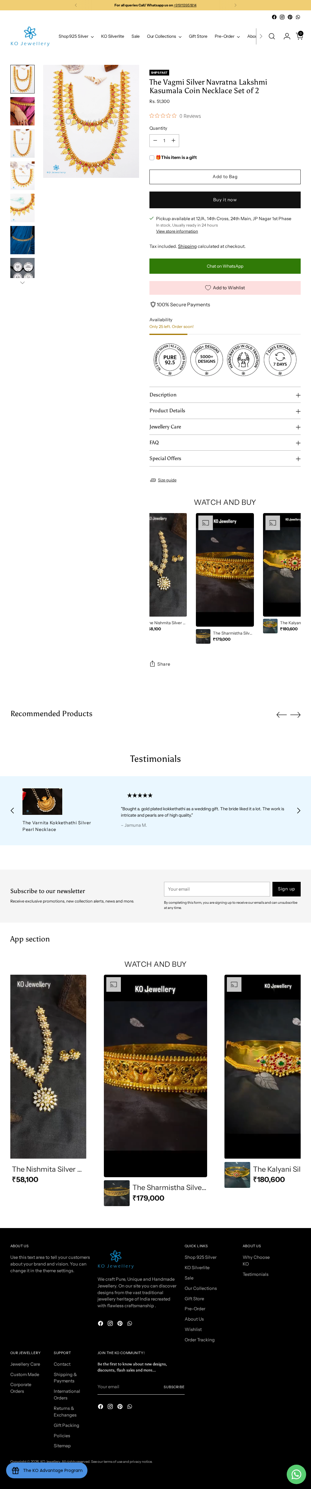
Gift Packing (66, 1425)
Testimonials (255, 1274)
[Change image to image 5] (22, 208)
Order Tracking (200, 1340)
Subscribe (174, 1387)
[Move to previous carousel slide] (281, 715)
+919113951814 (185, 5)
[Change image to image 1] (22, 79)
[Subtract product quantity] (155, 141)
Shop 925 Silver (201, 1257)
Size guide (167, 479)
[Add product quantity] (173, 141)
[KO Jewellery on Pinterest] (290, 17)
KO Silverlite (197, 1267)
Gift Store (194, 1298)
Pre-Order (195, 1308)
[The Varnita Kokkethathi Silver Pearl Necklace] (62, 801)
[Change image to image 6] (22, 240)
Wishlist (193, 1329)
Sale (189, 1278)
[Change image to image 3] (22, 143)
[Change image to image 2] (22, 111)
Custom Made (24, 1374)
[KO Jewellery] (30, 36)
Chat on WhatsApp (225, 266)
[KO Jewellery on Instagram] (282, 17)
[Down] (22, 282)
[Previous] (76, 5)
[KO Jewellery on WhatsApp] (298, 17)
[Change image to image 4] (22, 175)
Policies (62, 1435)
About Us (194, 1319)
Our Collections (201, 1288)
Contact (62, 1364)
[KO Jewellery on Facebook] (274, 17)
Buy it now (225, 199)
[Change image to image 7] (22, 272)
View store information (177, 231)
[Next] (235, 5)
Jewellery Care (25, 1364)
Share (163, 664)
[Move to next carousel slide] (295, 714)
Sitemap (62, 1446)
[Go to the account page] (285, 36)
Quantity (158, 128)
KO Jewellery (50, 1461)
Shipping (187, 246)
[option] (158, 573)
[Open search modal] (272, 36)
